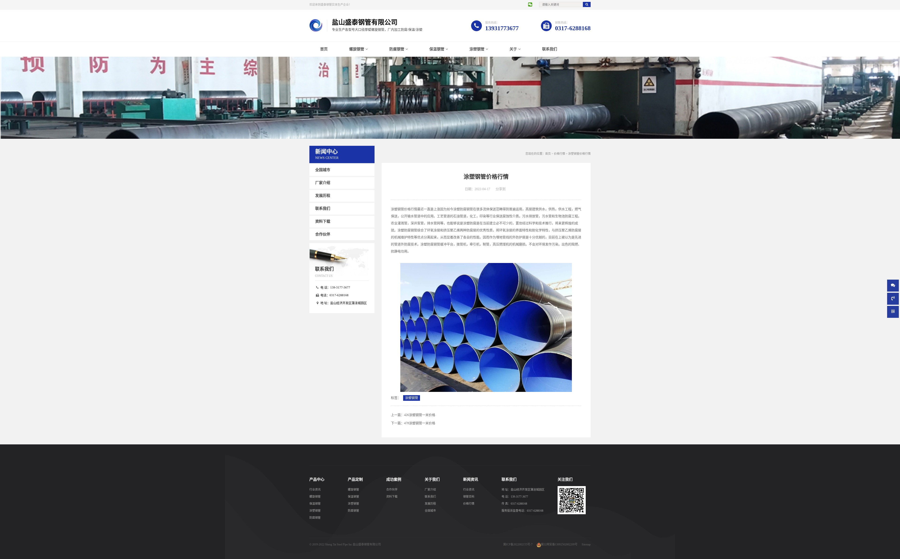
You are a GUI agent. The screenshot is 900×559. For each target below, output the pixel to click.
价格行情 (559, 153)
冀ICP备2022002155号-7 (517, 544)
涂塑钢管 (476, 49)
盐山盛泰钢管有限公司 (367, 544)
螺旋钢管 (356, 49)
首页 (324, 49)
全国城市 (322, 170)
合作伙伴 (322, 234)
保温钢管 (436, 49)
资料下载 (322, 221)
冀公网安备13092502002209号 (559, 544)
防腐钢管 (396, 49)
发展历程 (322, 196)
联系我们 (549, 49)
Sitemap (586, 544)
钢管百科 (468, 496)
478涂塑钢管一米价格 (419, 423)
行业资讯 (315, 489)
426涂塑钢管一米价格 (419, 415)
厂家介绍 (322, 183)
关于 (513, 49)
